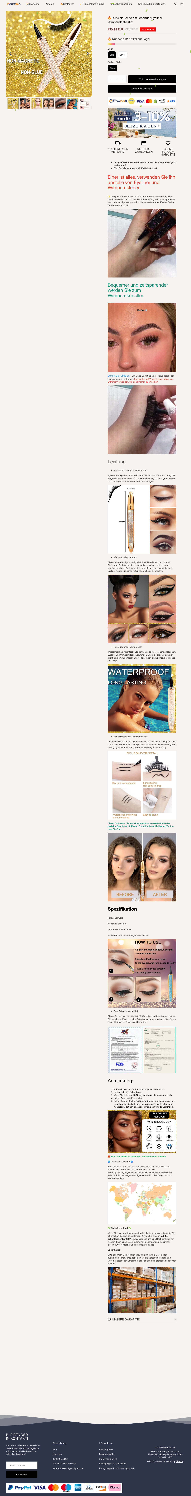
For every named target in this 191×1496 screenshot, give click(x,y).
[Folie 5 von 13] (60, 103)
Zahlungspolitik (106, 1454)
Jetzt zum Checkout (142, 88)
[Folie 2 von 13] (25, 103)
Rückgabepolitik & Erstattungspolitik (116, 1468)
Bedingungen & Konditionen (112, 1463)
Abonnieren (21, 1474)
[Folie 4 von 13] (48, 103)
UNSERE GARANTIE (126, 1319)
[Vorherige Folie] (9, 53)
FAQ (55, 1449)
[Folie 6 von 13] (72, 103)
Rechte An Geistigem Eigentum (68, 1468)
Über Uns (57, 1454)
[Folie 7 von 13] (84, 103)
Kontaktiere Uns (60, 1459)
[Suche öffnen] (175, 4)
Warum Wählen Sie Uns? (64, 1463)
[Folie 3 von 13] (36, 103)
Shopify (179, 1461)
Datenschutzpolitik (108, 1459)
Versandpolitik (106, 1449)
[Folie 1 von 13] (13, 103)
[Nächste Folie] (88, 53)
